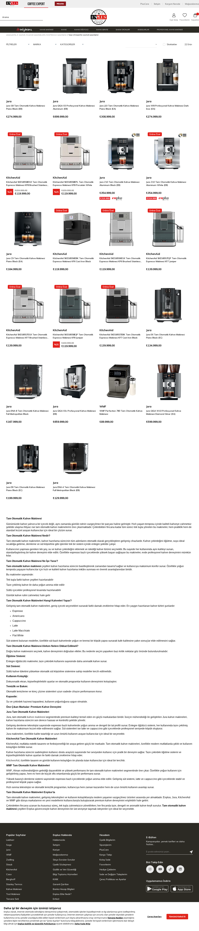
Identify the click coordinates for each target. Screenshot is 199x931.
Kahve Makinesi (14, 889)
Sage (9, 845)
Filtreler (11, 44)
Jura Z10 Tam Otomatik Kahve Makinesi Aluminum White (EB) (166, 184)
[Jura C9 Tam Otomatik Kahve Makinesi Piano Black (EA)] (28, 229)
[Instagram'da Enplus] (150, 869)
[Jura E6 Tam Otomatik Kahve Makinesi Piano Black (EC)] (168, 305)
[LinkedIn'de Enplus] (180, 869)
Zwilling (10, 859)
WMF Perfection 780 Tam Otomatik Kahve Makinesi (121, 412)
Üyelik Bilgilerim (107, 840)
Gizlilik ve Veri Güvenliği (64, 869)
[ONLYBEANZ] (24, 29)
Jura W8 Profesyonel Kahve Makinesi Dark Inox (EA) (167, 107)
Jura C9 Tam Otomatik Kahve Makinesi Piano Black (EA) (25, 260)
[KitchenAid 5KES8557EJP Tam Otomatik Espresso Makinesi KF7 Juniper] (168, 229)
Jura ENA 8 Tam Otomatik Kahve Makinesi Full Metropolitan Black (27, 412)
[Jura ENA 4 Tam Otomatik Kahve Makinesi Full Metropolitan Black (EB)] (74, 458)
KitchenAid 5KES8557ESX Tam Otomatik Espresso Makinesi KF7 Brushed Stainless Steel (26, 336)
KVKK (55, 879)
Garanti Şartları (61, 884)
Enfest (56, 899)
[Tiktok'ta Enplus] (170, 869)
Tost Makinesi (13, 894)
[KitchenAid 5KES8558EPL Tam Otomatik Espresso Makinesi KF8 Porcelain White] (74, 152)
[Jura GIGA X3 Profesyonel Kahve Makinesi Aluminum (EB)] (74, 76)
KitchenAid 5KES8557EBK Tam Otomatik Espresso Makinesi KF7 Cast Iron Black (120, 336)
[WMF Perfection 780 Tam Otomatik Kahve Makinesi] (121, 381)
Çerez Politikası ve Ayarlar (113, 879)
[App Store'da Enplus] (182, 888)
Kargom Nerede (172, 4)
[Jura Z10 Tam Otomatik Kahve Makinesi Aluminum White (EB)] (168, 152)
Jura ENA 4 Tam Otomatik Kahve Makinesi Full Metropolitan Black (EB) (74, 489)
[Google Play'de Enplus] (157, 888)
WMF (9, 854)
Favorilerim (105, 864)
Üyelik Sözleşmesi (62, 864)
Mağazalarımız (192, 4)
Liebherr (10, 840)
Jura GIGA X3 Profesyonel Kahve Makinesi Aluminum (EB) (74, 107)
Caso (9, 874)
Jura (8, 849)
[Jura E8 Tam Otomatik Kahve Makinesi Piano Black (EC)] (28, 458)
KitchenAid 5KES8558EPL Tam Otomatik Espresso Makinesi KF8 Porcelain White (73, 184)
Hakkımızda (59, 840)
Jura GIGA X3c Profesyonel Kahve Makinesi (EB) (74, 412)
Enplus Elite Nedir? (62, 894)
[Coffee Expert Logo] (99, 17)
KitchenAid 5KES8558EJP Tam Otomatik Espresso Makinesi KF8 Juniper (73, 336)
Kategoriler (67, 44)
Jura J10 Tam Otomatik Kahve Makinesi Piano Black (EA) (119, 107)
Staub (9, 864)
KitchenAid (11, 869)
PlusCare (144, 4)
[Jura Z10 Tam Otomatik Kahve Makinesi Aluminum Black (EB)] (121, 152)
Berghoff (10, 879)
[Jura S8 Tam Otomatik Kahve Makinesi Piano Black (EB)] (28, 76)
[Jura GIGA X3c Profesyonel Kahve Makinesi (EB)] (74, 381)
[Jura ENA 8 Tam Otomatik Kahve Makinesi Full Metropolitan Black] (28, 381)
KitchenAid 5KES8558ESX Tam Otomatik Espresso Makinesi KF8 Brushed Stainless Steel (26, 184)
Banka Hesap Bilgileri (63, 889)
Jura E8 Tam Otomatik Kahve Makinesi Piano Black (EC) (25, 489)
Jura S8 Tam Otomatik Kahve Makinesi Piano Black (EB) (25, 107)
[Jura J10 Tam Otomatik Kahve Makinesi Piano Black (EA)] (121, 76)
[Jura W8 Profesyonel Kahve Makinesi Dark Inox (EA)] (168, 76)
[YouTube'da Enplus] (160, 869)
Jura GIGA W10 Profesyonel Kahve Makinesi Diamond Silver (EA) (163, 412)
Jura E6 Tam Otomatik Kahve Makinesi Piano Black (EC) (165, 336)
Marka (37, 44)
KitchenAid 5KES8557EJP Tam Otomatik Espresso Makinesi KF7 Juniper (166, 260)
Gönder (191, 852)
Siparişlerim (105, 845)
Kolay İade (105, 859)
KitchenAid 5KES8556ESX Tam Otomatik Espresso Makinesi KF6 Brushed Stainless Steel (120, 260)
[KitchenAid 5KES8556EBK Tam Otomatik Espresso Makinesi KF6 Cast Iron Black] (74, 229)
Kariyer (56, 849)
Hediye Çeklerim (108, 869)
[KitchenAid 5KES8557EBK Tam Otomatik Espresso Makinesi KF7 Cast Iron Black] (121, 305)
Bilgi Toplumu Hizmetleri (65, 874)
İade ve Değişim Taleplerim (113, 874)
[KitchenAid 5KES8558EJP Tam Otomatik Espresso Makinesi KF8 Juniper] (74, 305)
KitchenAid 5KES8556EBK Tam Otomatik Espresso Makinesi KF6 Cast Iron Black (73, 260)
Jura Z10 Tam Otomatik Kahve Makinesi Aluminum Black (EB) (119, 184)
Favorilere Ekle (43, 61)
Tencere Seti (12, 899)
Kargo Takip (106, 854)
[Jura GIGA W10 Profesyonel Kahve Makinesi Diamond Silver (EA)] (168, 381)
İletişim (157, 4)
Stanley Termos (14, 884)
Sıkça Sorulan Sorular (64, 859)
